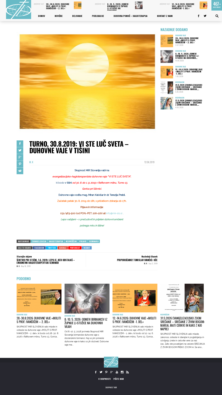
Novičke (59, 15)
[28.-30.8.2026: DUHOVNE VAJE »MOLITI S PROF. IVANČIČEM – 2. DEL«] (77, 5)
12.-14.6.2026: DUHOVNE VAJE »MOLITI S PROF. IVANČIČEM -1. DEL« (183, 6)
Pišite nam (118, 378)
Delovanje (77, 15)
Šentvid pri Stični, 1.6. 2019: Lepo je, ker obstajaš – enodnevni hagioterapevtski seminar (46, 261)
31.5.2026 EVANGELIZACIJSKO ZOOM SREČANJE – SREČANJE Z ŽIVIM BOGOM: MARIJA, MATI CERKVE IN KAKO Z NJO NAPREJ (182, 323)
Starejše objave (24, 256)
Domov (41, 15)
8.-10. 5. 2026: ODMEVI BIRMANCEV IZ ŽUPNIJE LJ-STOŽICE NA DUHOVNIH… (117, 7)
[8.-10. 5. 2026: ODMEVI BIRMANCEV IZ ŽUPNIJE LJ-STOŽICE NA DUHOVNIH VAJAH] (139, 5)
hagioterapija (56, 241)
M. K (31, 162)
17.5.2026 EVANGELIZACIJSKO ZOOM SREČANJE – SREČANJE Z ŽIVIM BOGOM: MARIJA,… (188, 102)
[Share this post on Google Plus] (20, 157)
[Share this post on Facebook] (20, 143)
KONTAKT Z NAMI (165, 15)
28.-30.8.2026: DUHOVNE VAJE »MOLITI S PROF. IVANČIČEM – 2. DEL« (57, 6)
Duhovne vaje (39, 4)
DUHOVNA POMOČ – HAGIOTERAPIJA (130, 15)
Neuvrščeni (71, 241)
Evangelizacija (39, 241)
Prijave (83, 241)
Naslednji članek (150, 256)
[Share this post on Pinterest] (20, 164)
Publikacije (98, 15)
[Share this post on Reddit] (20, 171)
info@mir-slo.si (114, 213)
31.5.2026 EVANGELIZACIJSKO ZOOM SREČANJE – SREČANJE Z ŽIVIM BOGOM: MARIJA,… (188, 87)
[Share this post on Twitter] (20, 150)
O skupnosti (104, 378)
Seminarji (94, 241)
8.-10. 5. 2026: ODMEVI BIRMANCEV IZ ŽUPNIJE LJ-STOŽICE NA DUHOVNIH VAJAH (85, 323)
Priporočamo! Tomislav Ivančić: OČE (137, 260)
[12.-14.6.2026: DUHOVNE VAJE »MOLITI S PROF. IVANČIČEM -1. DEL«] (203, 5)
